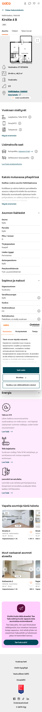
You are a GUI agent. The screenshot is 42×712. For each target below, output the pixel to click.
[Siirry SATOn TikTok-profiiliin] (23, 698)
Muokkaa (19, 377)
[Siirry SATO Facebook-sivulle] (14, 698)
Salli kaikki (21, 370)
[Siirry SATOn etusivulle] (6, 3)
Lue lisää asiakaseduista (12, 164)
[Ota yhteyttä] (29, 3)
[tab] (5, 31)
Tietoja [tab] (35, 331)
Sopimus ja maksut (13, 280)
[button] (29, 117)
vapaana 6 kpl (24, 151)
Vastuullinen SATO (21, 674)
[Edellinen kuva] (5, 519)
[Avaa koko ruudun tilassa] (37, 40)
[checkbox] (31, 532)
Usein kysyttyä (21, 668)
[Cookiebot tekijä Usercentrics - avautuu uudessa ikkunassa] (29, 325)
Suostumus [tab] (7, 331)
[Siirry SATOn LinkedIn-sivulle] (27, 698)
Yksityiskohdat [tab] (21, 331)
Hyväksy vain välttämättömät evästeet (21, 385)
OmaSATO (21, 680)
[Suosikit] (34, 3)
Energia (6, 392)
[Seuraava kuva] (31, 519)
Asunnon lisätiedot (13, 213)
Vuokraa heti (21, 662)
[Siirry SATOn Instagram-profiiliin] (18, 698)
